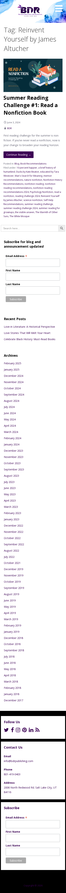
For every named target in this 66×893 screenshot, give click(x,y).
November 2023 (13, 457)
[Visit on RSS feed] (37, 731)
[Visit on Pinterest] (24, 731)
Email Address (16, 256)
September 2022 (14, 544)
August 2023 (11, 475)
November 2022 (13, 532)
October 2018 (12, 644)
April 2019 (10, 613)
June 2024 (10, 413)
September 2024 (14, 394)
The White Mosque (20, 216)
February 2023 (12, 513)
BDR (9, 128)
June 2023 (10, 488)
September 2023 (14, 469)
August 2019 (11, 594)
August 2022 (11, 550)
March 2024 (11, 432)
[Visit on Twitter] (6, 731)
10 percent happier (27, 167)
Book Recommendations (33, 163)
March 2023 (11, 506)
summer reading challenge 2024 (20, 208)
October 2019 (12, 581)
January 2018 (11, 694)
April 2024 (10, 425)
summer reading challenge (39, 204)
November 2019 (13, 575)
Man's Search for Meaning (28, 175)
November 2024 (13, 382)
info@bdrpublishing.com (18, 761)
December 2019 (13, 569)
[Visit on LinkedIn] (31, 731)
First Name (13, 270)
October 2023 (12, 463)
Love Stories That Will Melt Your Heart (27, 333)
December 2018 (13, 638)
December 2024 (13, 376)
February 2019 (12, 625)
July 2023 (9, 482)
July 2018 (9, 656)
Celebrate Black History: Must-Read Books (29, 339)
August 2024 (11, 401)
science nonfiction (33, 200)
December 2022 (13, 525)
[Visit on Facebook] (12, 731)
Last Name (13, 284)
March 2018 (11, 681)
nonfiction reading (34, 183)
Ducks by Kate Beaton (27, 171)
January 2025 (11, 369)
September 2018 (14, 650)
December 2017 (13, 700)
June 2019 (10, 600)
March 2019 (11, 619)
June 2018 (10, 663)
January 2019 (11, 631)
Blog (16, 163)
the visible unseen (24, 212)
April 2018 (10, 675)
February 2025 (12, 363)
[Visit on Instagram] (18, 731)
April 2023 (10, 500)
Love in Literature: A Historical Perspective (29, 326)
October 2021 (12, 563)
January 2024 (11, 444)
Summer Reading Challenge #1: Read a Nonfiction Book (30, 105)
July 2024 (9, 407)
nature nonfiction (33, 179)
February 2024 (12, 438)
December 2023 (13, 450)
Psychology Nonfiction (41, 192)
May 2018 (10, 669)
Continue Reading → (18, 154)
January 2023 (11, 519)
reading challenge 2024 (27, 196)
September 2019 (14, 588)
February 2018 (12, 688)
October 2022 (12, 538)
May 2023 (10, 494)
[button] (60, 6)
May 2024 (10, 419)
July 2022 (9, 557)
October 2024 (12, 388)
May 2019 (10, 606)
